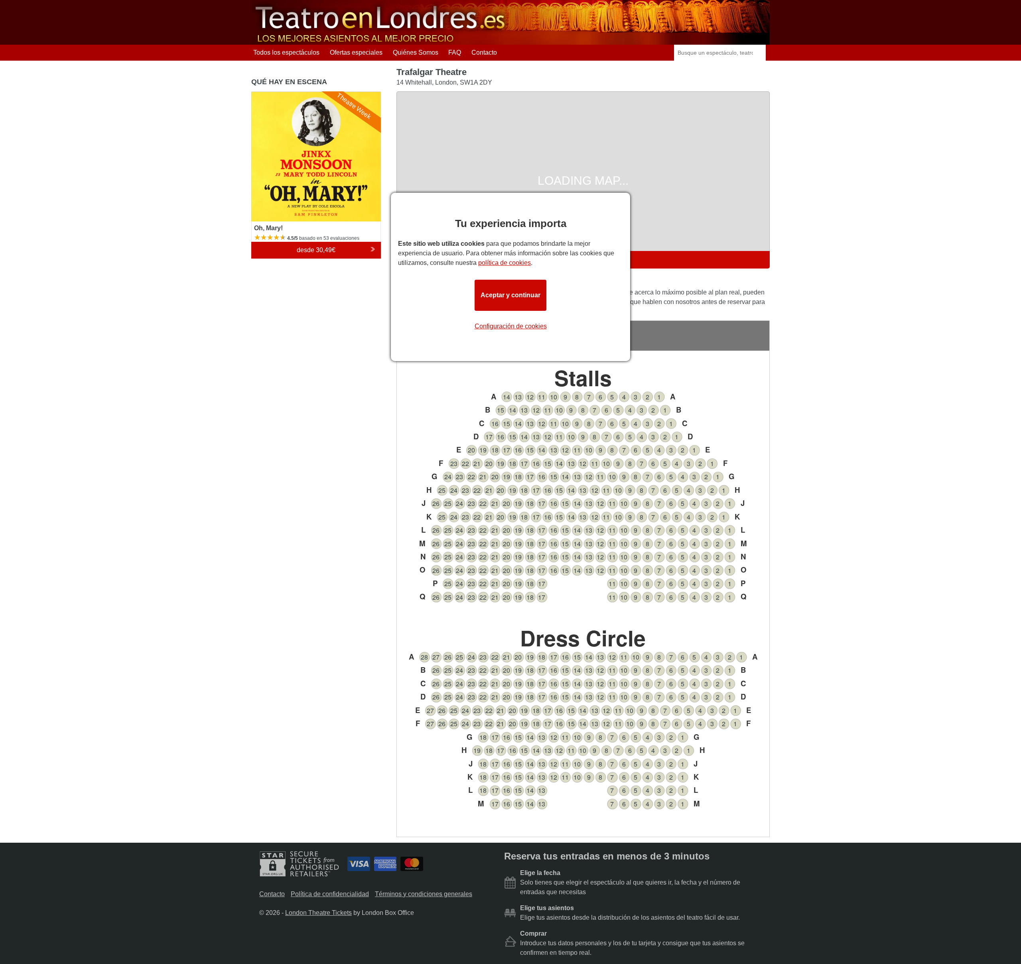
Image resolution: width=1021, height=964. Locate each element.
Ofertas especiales (356, 52)
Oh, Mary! (265, 95)
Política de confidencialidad (330, 894)
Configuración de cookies (511, 326)
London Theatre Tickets (318, 912)
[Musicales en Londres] (380, 41)
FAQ (454, 52)
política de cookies (504, 262)
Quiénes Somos (415, 52)
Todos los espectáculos (286, 52)
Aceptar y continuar (510, 295)
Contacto (484, 52)
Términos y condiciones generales (423, 894)
